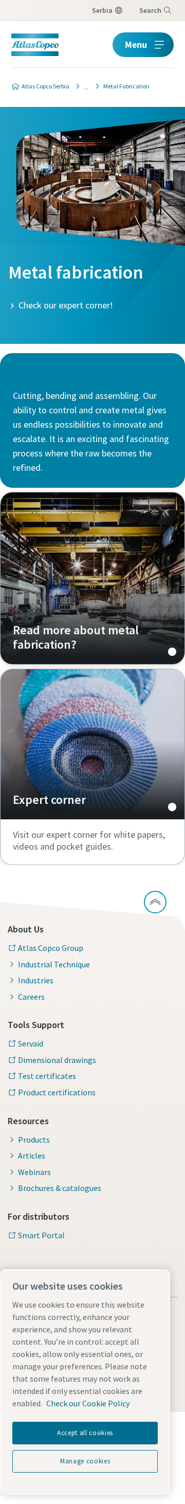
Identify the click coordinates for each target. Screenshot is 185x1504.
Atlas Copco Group (50, 948)
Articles (31, 1155)
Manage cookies (85, 1461)
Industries (35, 980)
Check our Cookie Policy (88, 1403)
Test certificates (47, 1076)
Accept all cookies (85, 1432)
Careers (31, 997)
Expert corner (92, 744)
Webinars (34, 1172)
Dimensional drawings (57, 1060)
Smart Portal (41, 1235)
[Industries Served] (83, 86)
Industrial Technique (54, 964)
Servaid (30, 1043)
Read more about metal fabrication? (92, 578)
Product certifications (57, 1092)
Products (34, 1139)
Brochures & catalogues (59, 1188)
